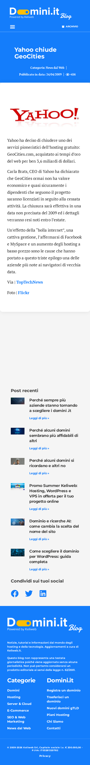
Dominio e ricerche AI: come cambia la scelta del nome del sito (54, 526)
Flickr (23, 292)
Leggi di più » (39, 418)
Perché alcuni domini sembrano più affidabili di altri (53, 435)
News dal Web (55, 67)
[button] (12, 26)
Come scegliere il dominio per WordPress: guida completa (54, 556)
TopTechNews (29, 282)
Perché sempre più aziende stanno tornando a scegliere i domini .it (53, 405)
